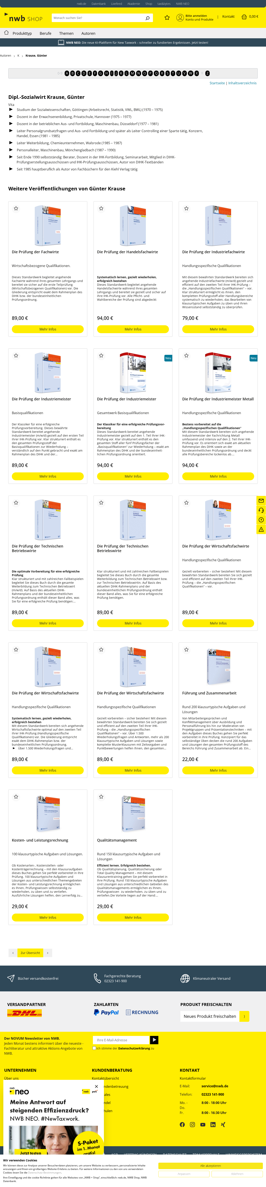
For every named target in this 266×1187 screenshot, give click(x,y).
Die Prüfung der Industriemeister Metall (218, 399)
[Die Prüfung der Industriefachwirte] (218, 225)
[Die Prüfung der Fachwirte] (48, 225)
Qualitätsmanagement (117, 840)
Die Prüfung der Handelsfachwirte (127, 252)
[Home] (6, 33)
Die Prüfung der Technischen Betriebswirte (37, 548)
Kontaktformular (193, 1078)
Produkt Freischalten (206, 1004)
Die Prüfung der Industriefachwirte (213, 252)
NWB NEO (182, 4)
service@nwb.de (215, 1086)
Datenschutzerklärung (134, 1048)
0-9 (60, 73)
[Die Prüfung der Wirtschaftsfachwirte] (218, 520)
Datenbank (99, 4)
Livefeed (116, 4)
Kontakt (228, 16)
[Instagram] (192, 1124)
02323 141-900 (115, 981)
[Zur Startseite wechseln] (23, 17)
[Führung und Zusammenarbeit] (218, 667)
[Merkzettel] (167, 16)
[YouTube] (202, 1124)
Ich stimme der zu (125, 1048)
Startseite (217, 83)
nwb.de (81, 4)
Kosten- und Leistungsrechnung (40, 840)
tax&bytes (164, 4)
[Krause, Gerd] (13, 953)
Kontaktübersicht (105, 1078)
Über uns (11, 1078)
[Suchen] (147, 18)
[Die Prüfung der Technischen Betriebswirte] (48, 520)
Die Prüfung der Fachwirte (35, 252)
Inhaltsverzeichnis (242, 83)
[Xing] (223, 1124)
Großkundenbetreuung (110, 1086)
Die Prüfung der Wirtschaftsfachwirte (215, 546)
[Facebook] (182, 1124)
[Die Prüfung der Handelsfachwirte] (133, 225)
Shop (148, 4)
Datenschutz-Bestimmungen (44, 1172)
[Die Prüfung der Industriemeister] (48, 373)
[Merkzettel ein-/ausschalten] (16, 209)
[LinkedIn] (213, 1124)
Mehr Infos (47, 329)
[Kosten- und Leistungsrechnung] (48, 814)
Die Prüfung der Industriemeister (41, 399)
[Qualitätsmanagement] (133, 814)
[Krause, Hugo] (47, 953)
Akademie (133, 4)
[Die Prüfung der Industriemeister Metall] (218, 373)
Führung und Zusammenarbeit (209, 693)
